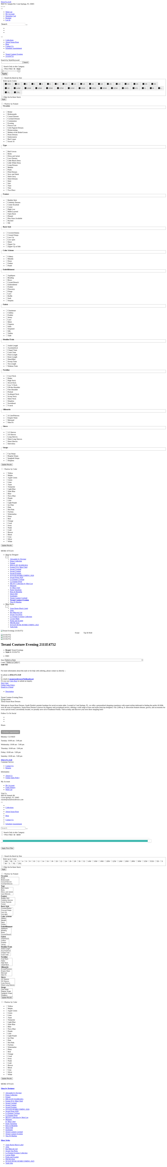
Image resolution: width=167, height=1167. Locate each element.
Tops (9, 186)
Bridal (10, 112)
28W (94, 88)
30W (105, 88)
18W (40, 88)
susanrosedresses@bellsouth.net (21, 679)
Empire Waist (12, 418)
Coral (10, 523)
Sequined (11, 329)
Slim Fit (10, 422)
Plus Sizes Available (15, 218)
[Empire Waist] (6, 971)
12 (75, 84)
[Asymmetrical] (6, 951)
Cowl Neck (12, 376)
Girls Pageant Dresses (15, 128)
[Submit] (26, 24)
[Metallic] (4, 920)
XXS (126, 88)
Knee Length (12, 357)
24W (72, 88)
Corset (10, 207)
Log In (7, 20)
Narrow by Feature (11, 104)
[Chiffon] (5, 941)
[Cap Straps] (6, 989)
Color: (3, 662)
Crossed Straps (13, 235)
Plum (10, 516)
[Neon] (4, 922)
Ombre (10, 263)
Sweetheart (12, 403)
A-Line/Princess (13, 416)
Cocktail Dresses (14, 119)
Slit (9, 223)
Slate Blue (11, 491)
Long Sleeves (12, 437)
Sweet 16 (11, 141)
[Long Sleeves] (8, 983)
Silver (10, 539)
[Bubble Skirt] (8, 898)
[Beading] (6, 931)
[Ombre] (4, 924)
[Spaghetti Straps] (6, 993)
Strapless (11, 401)
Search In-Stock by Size (13, 78)
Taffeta (10, 333)
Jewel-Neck (12, 383)
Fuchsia (10, 512)
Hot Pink (11, 510)
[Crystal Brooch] (6, 934)
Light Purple (12, 503)
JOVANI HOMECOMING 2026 (22, 575)
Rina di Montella (16, 592)
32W (115, 88)
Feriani (12, 563)
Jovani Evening (15, 573)
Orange (10, 521)
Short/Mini (11, 359)
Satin (9, 326)
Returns (8, 768)
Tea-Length (12, 364)
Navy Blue (12, 496)
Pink (9, 507)
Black (10, 535)
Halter (10, 378)
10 (66, 84)
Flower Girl (12, 126)
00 (18, 84)
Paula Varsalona (15, 590)
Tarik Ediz (13, 627)
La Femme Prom (16, 582)
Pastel (10, 266)
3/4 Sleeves (12, 435)
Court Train (12, 352)
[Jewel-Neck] (6, 965)
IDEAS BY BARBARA (19, 565)
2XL (18, 92)
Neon (10, 261)
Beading (11, 278)
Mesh (10, 322)
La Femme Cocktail (17, 579)
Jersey (10, 317)
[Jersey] (5, 945)
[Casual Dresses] (10, 882)
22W (61, 88)
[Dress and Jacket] (7, 892)
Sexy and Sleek (13, 174)
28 (146, 84)
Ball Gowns (12, 151)
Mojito (10, 475)
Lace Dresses (12, 158)
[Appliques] (6, 929)
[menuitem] (85, 12)
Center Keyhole (13, 205)
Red (9, 519)
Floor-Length (12, 355)
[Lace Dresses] (7, 894)
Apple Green (12, 478)
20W (51, 88)
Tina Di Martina (15, 602)
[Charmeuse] (5, 939)
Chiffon (10, 313)
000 (9, 84)
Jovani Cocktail (15, 569)
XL (8, 92)
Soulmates (13, 596)
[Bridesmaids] (10, 880)
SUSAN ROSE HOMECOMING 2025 (24, 625)
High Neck (12, 380)
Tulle (9, 336)
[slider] (150, 840)
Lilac (9, 500)
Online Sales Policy (8, 685)
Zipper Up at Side (14, 246)
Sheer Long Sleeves (15, 439)
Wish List (8, 12)
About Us (8, 776)
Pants (10, 170)
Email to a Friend (7, 687)
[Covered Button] (7, 908)
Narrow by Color (11, 469)
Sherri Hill (13, 594)
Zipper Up (11, 244)
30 (155, 84)
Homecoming (12, 130)
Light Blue (12, 489)
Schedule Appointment (10, 732)
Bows (10, 280)
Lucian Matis (14, 619)
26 (137, 84)
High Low (11, 209)
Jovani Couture (15, 571)
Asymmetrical (13, 348)
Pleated (10, 216)
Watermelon (12, 514)
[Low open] (7, 914)
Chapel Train (12, 350)
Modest (10, 167)
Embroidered (12, 285)
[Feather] (5, 943)
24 (128, 84)
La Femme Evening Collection (21, 617)
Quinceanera (12, 137)
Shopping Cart (10, 16)
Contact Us (9, 766)
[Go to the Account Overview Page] (2, 8)
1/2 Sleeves (12, 432)
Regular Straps (13, 456)
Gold (9, 530)
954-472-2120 (6, 2)
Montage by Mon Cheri (15, 587)
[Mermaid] (6, 973)
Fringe (10, 291)
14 (84, 84)
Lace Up (11, 237)
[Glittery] (4, 919)
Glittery (10, 256)
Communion (12, 121)
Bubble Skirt (12, 200)
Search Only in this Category (14, 66)
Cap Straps (12, 454)
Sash (9, 298)
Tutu (9, 188)
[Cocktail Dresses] (10, 884)
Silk (9, 331)
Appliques (11, 275)
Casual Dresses (13, 116)
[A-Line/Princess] (6, 969)
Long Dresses (13, 165)
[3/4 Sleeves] (8, 981)
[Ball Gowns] (7, 888)
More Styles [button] (9, 604)
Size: (2, 660)
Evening (11, 123)
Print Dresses (12, 172)
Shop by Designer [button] (11, 555)
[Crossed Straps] (7, 910)
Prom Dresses (13, 135)
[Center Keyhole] (8, 902)
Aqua (10, 484)
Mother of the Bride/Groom (17, 132)
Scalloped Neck (13, 394)
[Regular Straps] (6, 991)
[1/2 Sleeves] (8, 979)
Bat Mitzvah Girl (16, 612)
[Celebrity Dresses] (8, 900)
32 (8, 88)
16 (92, 84)
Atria (12, 610)
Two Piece (11, 190)
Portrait (10, 392)
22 (119, 84)
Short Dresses (13, 179)
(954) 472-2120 (6, 760)
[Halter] (6, 961)
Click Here (13, 681)
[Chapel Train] (6, 953)
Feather (10, 287)
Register (8, 18)
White (10, 541)
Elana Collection (16, 561)
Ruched (10, 221)
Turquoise (11, 487)
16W (29, 88)
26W (83, 88)
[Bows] (6, 933)
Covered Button (13, 233)
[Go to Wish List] (4, 6)
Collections (9, 807)
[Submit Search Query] (27, 828)
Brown (10, 532)
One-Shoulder (13, 390)
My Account (9, 14)
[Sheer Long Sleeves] (8, 985)
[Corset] (8, 904)
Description (9, 691)
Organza (11, 324)
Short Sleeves (12, 441)
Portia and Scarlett (16, 621)
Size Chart (4, 683)
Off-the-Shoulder (14, 387)
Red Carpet (12, 139)
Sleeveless (11, 444)
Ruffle (10, 296)
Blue (9, 494)
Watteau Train (13, 366)
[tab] (85, 578)
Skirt (9, 181)
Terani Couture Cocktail (18, 598)
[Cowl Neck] (6, 959)
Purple (10, 498)
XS (136, 88)
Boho (10, 154)
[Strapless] (6, 995)
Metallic (11, 259)
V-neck (10, 406)
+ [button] (6, 557)
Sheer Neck (12, 399)
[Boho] (7, 890)
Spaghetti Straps (13, 458)
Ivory (10, 525)
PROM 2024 (14, 623)
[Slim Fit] (6, 975)
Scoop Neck (12, 396)
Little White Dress (14, 163)
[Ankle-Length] (6, 949)
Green (10, 480)
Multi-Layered (13, 212)
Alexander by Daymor (18, 559)
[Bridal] (10, 878)
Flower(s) (11, 289)
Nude (10, 528)
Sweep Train (12, 361)
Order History (10, 787)
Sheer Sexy (12, 176)
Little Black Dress (14, 161)
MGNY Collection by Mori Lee (21, 584)
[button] (9, 40)
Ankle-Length (13, 346)
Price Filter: (9, 69)
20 (110, 84)
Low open (11, 240)
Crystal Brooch (13, 282)
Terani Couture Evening (19, 600)
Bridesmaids (12, 114)
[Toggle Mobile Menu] (2, 802)
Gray (9, 537)
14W (18, 88)
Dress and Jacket (14, 156)
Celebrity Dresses (14, 202)
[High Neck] (6, 963)
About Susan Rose (12, 812)
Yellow (10, 473)
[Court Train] (6, 955)
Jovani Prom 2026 (16, 577)
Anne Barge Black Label (19, 608)
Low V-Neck (12, 385)
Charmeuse (12, 311)
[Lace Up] (7, 912)
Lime (10, 482)
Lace (9, 294)
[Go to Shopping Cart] (2, 6)
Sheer (10, 242)
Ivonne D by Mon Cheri (18, 567)
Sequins (10, 301)
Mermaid (11, 420)
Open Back (12, 214)
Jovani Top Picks (16, 615)
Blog (7, 816)
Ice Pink (11, 505)
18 (101, 84)
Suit (9, 183)
